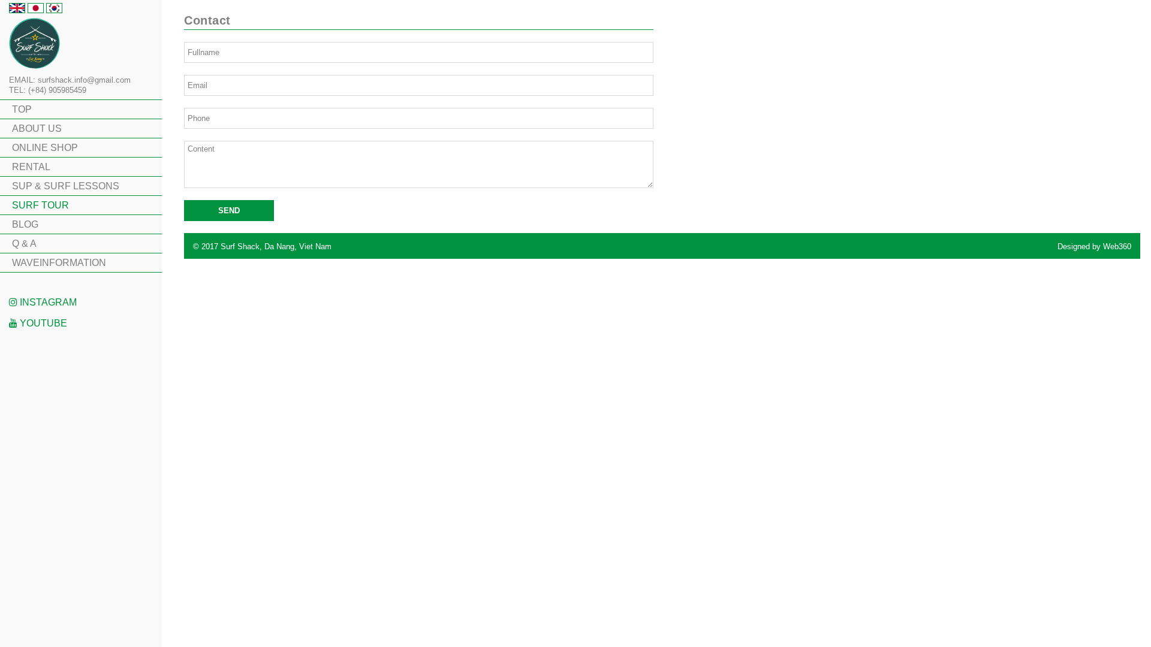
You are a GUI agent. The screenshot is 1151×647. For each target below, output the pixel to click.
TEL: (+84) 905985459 (47, 90)
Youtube (42, 323)
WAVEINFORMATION (59, 263)
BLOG (25, 224)
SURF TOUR (40, 205)
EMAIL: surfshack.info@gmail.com (70, 79)
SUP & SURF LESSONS (65, 186)
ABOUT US (37, 128)
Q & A (24, 243)
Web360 (1117, 246)
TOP (22, 109)
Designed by (1094, 246)
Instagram (47, 302)
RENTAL (31, 167)
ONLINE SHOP (45, 148)
